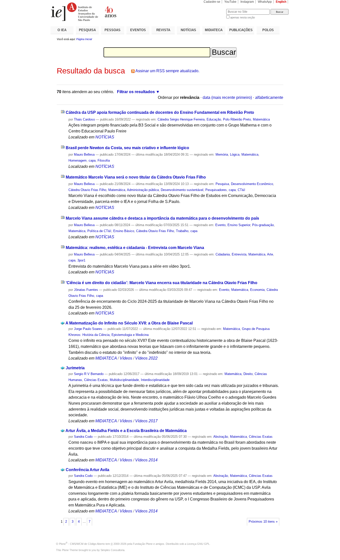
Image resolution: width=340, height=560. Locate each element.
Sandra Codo (83, 436)
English (281, 1)
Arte (270, 254)
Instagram (247, 1)
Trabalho (182, 231)
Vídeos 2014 (146, 460)
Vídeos (126, 358)
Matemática (261, 119)
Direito (248, 374)
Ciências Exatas (96, 380)
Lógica (234, 154)
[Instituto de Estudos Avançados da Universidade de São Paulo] (110, 11)
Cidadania (223, 254)
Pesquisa (222, 184)
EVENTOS (138, 30)
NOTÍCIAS (188, 30)
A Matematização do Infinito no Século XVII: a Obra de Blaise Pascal (129, 323)
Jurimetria (75, 368)
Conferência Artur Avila (87, 470)
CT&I (241, 190)
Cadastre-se (212, 1)
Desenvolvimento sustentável (182, 190)
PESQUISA (87, 30)
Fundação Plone (143, 543)
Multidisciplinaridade (124, 380)
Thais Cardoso (84, 119)
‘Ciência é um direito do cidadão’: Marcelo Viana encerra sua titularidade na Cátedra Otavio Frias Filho (161, 283)
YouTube (230, 1)
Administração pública (143, 190)
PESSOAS (112, 30)
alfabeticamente (269, 97)
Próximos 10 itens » (263, 521)
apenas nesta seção (242, 17)
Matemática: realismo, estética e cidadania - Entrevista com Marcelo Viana (135, 248)
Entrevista (239, 254)
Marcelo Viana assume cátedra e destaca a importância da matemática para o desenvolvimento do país (162, 218)
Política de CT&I (99, 231)
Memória (222, 154)
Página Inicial (84, 39)
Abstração (220, 436)
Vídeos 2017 (146, 421)
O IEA (61, 30)
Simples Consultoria (112, 550)
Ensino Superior (238, 225)
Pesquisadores (216, 190)
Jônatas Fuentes (86, 290)
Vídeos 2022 (146, 358)
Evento (220, 225)
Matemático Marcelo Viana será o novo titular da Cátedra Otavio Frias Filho (136, 177)
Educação (214, 119)
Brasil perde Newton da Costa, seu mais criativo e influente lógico (127, 148)
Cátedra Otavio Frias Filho (87, 190)
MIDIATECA (214, 30)
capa (92, 160)
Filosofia (104, 160)
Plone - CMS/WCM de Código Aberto (82, 543)
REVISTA (163, 30)
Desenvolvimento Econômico (252, 184)
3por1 (81, 260)
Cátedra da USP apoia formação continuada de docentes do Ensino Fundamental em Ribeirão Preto (160, 112)
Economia (257, 290)
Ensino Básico (123, 231)
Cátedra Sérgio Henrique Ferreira (181, 119)
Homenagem (77, 160)
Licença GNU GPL (198, 543)
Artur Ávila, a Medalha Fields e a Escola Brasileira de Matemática (126, 431)
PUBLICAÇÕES (241, 30)
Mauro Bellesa (84, 154)
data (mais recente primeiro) (227, 97)
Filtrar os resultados (136, 92)
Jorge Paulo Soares (88, 329)
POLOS (268, 30)
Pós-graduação (263, 225)
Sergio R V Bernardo (89, 374)
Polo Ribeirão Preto (237, 119)
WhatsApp (265, 1)
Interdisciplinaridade (155, 380)
